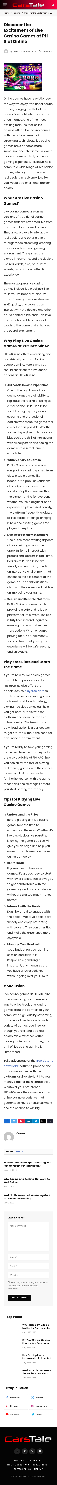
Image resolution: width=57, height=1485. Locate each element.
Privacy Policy (22, 1469)
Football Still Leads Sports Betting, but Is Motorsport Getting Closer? (27, 1164)
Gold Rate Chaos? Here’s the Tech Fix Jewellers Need (36, 1373)
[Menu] (5, 4)
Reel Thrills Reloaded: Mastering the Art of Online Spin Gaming (28, 1197)
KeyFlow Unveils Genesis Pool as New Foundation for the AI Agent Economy (37, 1343)
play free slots (34, 691)
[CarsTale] (28, 4)
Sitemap (38, 1469)
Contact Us (33, 1460)
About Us (19, 1460)
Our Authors (39, 1465)
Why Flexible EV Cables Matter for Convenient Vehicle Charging (35, 1328)
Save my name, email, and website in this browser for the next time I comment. (28, 1285)
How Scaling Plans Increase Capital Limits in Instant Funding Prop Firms (37, 1360)
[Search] (52, 4)
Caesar (16, 51)
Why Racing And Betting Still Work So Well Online (27, 1180)
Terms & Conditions (18, 1465)
